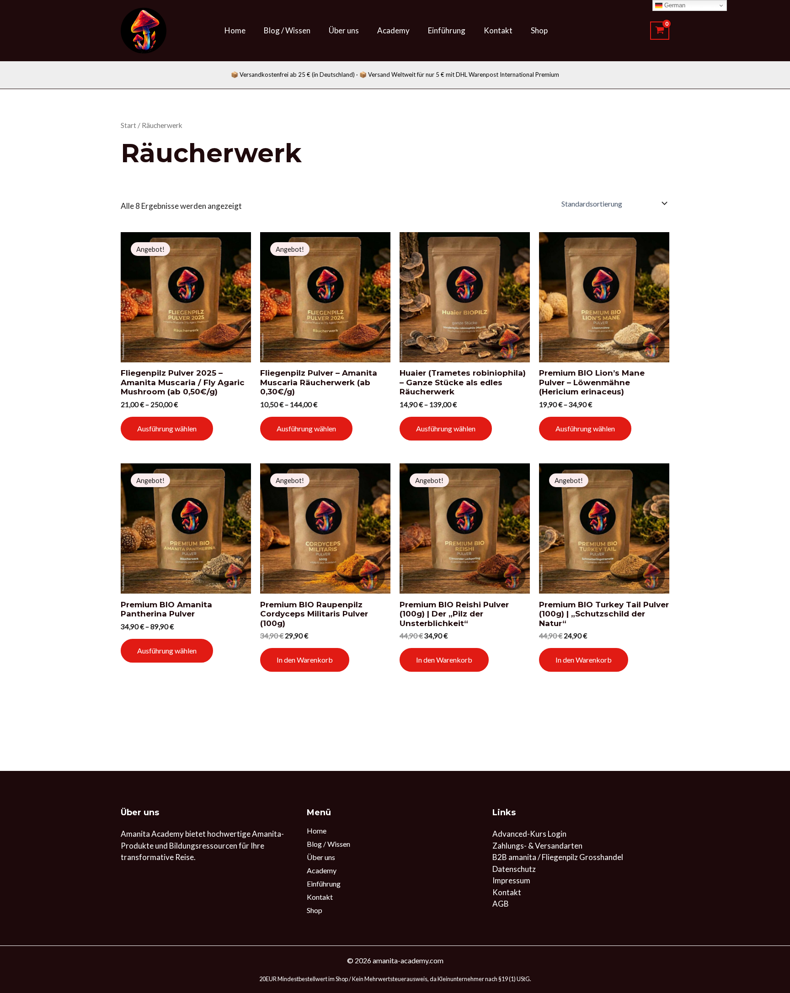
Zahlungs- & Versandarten (537, 845)
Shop (539, 30)
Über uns (344, 30)
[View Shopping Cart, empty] (659, 30)
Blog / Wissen (287, 30)
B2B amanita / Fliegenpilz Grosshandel (557, 857)
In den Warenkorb (305, 659)
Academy (393, 30)
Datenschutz (514, 869)
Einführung (446, 30)
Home (235, 30)
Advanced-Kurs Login (529, 834)
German (673, 5)
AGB (500, 903)
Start (128, 125)
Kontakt (498, 30)
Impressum (511, 880)
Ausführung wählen (167, 428)
